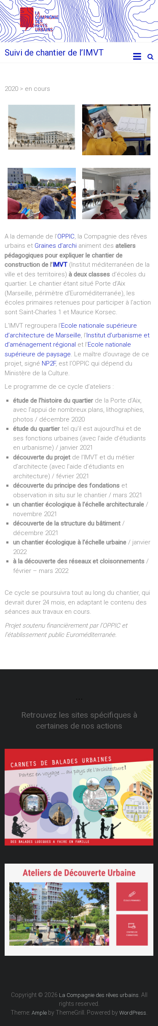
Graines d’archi (56, 245)
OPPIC (66, 236)
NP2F (49, 363)
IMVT (60, 264)
